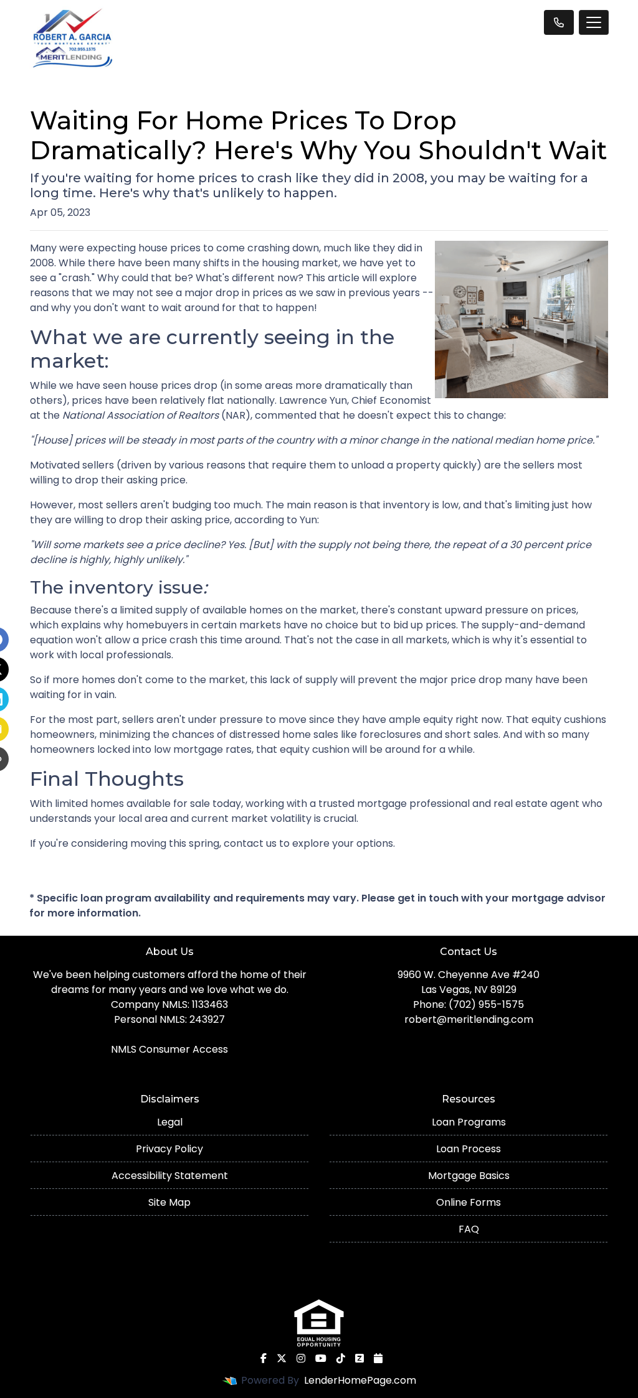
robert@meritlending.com (468, 1019)
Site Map (169, 1202)
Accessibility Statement (170, 1175)
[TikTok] (340, 1358)
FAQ (469, 1229)
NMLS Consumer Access (169, 1049)
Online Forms (468, 1202)
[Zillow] (359, 1358)
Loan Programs (469, 1122)
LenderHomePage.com (360, 1380)
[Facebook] (263, 1358)
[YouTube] (320, 1358)
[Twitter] (282, 1358)
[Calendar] (378, 1358)
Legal (170, 1122)
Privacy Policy (169, 1149)
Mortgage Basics (469, 1175)
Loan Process (468, 1149)
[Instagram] (301, 1358)
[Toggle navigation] (594, 22)
